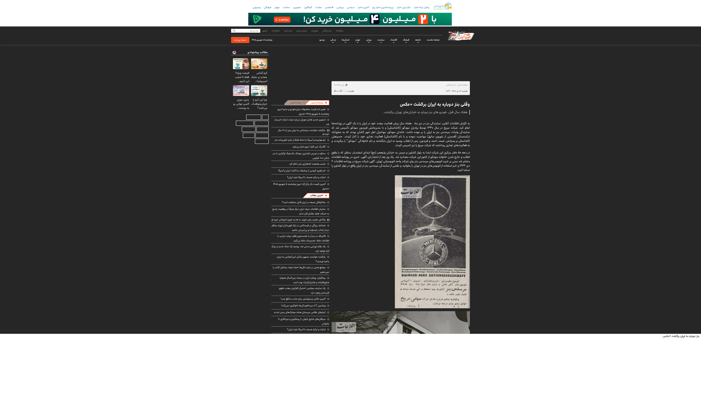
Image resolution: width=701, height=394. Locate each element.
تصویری (297, 7)
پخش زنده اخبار (421, 7)
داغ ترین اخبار (404, 7)
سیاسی (351, 7)
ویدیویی (256, 7)
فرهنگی (267, 7)
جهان (276, 7)
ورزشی (340, 7)
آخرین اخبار (363, 7)
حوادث (318, 7)
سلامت (286, 7)
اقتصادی (329, 7)
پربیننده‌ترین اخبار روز (383, 7)
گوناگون (308, 7)
